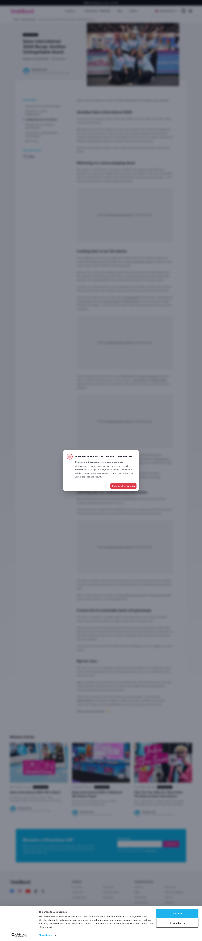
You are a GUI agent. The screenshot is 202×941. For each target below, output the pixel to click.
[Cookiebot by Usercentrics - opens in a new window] (19, 935)
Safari (115, 469)
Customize (175, 923)
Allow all (177, 913)
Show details (45, 935)
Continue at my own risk (123, 485)
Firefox (108, 469)
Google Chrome (97, 469)
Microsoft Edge (82, 469)
